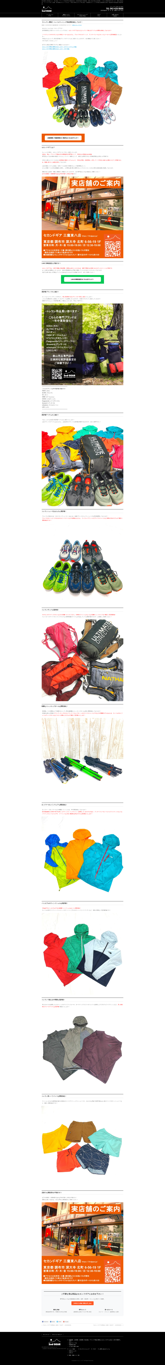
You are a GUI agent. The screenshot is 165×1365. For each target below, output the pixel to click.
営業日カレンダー (73, 1351)
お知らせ (71, 1352)
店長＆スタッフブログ (77, 25)
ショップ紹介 (72, 1349)
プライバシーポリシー (57, 1334)
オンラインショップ (84, 1349)
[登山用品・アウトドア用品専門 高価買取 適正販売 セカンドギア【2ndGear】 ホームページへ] (47, 10)
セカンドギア (80, 1360)
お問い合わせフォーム (105, 1349)
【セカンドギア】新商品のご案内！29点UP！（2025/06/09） (108, 1325)
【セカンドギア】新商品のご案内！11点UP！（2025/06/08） (57, 1325)
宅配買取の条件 (72, 1344)
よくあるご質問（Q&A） (74, 1346)
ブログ (94, 1349)
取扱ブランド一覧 (73, 1343)
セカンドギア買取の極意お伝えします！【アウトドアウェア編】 (59, 46)
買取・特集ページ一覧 (74, 1355)
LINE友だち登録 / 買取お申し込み (82, 1303)
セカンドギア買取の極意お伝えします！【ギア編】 (56, 49)
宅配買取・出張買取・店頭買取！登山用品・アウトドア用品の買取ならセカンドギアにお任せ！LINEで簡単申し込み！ (95, 1340)
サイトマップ (46, 1334)
